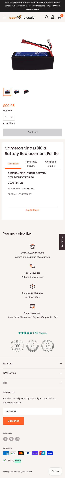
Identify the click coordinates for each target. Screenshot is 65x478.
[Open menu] (4, 17)
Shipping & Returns (50, 163)
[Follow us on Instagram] (17, 439)
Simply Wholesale (13, 471)
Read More (32, 210)
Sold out (32, 132)
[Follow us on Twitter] (11, 439)
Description (13, 163)
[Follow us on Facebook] (5, 439)
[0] (59, 17)
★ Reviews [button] (62, 241)
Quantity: (7, 110)
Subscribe (13, 420)
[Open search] (46, 17)
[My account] (52, 17)
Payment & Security (31, 163)
